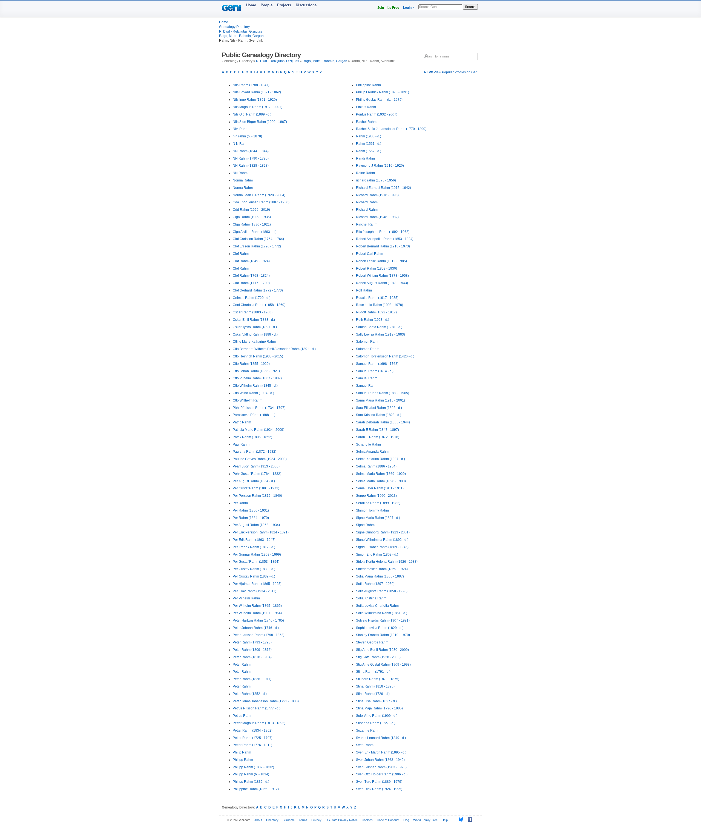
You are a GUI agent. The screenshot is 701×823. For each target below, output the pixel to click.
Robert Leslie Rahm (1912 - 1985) (381, 261)
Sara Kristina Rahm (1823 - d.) (378, 415)
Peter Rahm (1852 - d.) (250, 694)
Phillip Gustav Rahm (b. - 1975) (379, 100)
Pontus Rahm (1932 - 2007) (376, 114)
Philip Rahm (242, 752)
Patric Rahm (242, 422)
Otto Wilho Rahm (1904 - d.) (253, 393)
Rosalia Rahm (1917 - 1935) (377, 298)
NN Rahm (240, 173)
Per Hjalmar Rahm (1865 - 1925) (257, 584)
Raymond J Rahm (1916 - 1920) (380, 166)
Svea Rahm (365, 745)
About (258, 820)
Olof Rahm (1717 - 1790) (251, 283)
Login (407, 8)
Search (470, 7)
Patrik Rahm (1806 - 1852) (252, 437)
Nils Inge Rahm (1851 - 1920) (255, 100)
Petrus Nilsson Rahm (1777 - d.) (256, 708)
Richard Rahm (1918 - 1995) (377, 195)
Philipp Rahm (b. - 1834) (251, 774)
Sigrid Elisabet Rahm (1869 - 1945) (382, 547)
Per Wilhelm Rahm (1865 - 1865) (257, 606)
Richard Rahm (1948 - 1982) (377, 217)
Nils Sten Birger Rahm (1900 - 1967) (260, 122)
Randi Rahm (365, 158)
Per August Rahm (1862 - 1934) (256, 525)
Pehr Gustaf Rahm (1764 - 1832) (257, 474)
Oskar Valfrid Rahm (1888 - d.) (255, 334)
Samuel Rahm (366, 378)
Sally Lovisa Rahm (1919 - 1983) (380, 334)
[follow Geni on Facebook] (468, 819)
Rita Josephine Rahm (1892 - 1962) (382, 232)
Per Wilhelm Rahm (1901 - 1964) (257, 613)
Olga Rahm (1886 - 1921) (252, 224)
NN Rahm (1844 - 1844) (251, 151)
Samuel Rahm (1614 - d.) (374, 371)
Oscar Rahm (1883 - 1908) (252, 312)
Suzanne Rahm (367, 730)
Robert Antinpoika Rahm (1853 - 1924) (384, 239)
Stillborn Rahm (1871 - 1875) (377, 679)
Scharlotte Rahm (368, 444)
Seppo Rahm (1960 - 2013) (376, 496)
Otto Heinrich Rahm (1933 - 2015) (258, 356)
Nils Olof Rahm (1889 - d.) (252, 114)
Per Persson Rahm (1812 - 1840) (257, 496)
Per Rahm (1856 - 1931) (251, 510)
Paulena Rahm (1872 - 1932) (254, 452)
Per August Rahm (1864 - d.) (254, 481)
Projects (284, 5)
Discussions (306, 5)
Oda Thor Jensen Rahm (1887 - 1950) (261, 202)
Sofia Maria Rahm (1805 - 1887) (380, 576)
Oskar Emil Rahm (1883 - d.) (254, 320)
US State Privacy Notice (342, 820)
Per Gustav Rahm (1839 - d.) (254, 569)
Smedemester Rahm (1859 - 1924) (382, 569)
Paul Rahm (241, 444)
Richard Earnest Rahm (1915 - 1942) (383, 188)
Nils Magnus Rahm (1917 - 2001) (257, 107)
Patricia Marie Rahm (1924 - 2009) (258, 430)
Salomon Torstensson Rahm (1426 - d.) (385, 356)
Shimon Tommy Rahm (372, 510)
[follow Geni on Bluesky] (459, 819)
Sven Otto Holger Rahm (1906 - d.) (381, 774)
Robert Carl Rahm (369, 254)
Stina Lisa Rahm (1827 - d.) (376, 701)
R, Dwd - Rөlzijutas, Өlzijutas (240, 31)
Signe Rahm (365, 525)
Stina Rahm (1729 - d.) (373, 694)
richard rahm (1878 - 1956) (376, 180)
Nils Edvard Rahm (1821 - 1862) (257, 92)
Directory (272, 820)
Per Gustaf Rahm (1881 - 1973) (256, 488)
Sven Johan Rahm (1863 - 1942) (380, 760)
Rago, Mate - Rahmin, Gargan (241, 36)
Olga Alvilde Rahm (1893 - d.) (255, 232)
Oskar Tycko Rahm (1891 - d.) (255, 327)
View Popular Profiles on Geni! (451, 72)
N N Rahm (240, 144)
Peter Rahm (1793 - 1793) (252, 642)
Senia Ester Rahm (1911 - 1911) (380, 488)
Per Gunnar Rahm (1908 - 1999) (257, 554)
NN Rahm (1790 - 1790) (251, 158)
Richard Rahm (367, 202)
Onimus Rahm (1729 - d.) (251, 298)
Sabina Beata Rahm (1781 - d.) (379, 327)
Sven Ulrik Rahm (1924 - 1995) (379, 789)
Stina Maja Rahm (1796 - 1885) (379, 708)
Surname (289, 820)
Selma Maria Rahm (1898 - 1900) (381, 481)
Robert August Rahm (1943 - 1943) (382, 283)
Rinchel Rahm (366, 224)
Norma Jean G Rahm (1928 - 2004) (259, 195)
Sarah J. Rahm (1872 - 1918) (377, 437)
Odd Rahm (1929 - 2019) (251, 210)
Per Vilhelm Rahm (246, 598)
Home (251, 5)
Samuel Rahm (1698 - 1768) (377, 364)
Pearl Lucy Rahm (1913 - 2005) (256, 466)
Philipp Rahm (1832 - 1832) (253, 767)
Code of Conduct (388, 820)
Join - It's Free (388, 8)
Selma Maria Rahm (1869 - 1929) (381, 474)
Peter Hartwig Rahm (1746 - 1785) (258, 620)
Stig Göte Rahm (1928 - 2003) (378, 657)
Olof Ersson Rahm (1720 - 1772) (257, 246)
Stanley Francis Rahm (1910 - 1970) (383, 635)
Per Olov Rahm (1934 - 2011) (254, 591)
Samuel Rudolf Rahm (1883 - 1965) (382, 393)
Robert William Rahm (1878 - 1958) (382, 276)
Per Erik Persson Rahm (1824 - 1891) (261, 532)
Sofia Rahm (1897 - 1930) (375, 584)
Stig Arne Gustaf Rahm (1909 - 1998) (383, 664)
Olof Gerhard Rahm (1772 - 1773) (258, 290)
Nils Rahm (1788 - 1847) (251, 85)
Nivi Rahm (240, 129)
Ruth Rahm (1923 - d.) (372, 320)
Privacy (316, 820)
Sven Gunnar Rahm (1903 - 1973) (381, 767)
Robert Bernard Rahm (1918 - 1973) (383, 246)
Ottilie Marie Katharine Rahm (254, 341)
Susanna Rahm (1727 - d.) (375, 723)
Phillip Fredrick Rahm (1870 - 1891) (382, 92)
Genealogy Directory (234, 27)
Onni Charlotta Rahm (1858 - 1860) (259, 305)
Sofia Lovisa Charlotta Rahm (377, 606)
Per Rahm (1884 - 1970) (251, 518)
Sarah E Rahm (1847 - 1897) (377, 430)
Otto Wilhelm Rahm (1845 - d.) (255, 386)
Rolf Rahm (364, 290)
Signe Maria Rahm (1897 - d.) (378, 518)
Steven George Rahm (372, 642)
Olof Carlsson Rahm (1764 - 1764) (258, 239)
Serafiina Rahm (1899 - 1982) (378, 503)
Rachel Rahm (366, 122)
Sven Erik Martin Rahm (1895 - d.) (381, 752)
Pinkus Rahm (366, 107)
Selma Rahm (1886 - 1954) (376, 466)
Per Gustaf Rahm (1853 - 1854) (256, 562)
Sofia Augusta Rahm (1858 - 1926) (381, 591)
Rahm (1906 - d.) (368, 136)
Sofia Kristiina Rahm (371, 598)
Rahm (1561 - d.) (368, 144)
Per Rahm (240, 503)
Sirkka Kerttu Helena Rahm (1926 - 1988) (387, 562)
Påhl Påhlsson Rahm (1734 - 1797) (259, 408)
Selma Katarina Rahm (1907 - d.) (380, 459)
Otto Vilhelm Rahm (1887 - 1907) (257, 378)
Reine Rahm (365, 173)
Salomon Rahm (367, 341)
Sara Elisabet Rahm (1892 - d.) (379, 408)
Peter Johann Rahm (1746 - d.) (256, 628)
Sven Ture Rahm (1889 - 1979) (379, 782)
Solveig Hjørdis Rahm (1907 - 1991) (383, 620)
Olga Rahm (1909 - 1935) (252, 217)
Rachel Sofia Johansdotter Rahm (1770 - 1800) (391, 129)
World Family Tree (425, 820)
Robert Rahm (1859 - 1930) (376, 268)
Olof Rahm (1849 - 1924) (251, 261)
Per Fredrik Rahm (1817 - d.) (254, 547)
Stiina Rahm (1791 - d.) (373, 672)
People (266, 5)
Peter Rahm (242, 664)
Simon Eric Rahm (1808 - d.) (377, 554)
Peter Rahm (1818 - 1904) (252, 657)
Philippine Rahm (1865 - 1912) (256, 789)
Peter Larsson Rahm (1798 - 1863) (259, 635)
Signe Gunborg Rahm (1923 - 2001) (383, 532)
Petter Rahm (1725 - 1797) (252, 738)
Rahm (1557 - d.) (368, 151)
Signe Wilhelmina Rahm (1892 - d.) (382, 540)
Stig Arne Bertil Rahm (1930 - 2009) (382, 650)
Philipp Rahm (243, 760)
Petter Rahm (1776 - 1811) (252, 745)
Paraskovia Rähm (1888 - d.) (254, 415)
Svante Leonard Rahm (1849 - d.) (381, 738)
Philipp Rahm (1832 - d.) (251, 782)
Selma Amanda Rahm (372, 452)
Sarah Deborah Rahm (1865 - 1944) (383, 422)
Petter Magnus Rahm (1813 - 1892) (259, 723)
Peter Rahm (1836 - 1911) (252, 679)
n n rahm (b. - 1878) (247, 136)
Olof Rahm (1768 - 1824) (251, 276)
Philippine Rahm (368, 85)
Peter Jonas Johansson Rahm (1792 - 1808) (266, 701)
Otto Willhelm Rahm (247, 400)
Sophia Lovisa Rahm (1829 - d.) (379, 628)
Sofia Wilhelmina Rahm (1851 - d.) (381, 613)
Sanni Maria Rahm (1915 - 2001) (380, 400)
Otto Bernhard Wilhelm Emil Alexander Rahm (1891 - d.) (274, 349)
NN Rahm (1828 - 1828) (251, 166)
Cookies (367, 820)
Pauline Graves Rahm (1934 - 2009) (260, 459)
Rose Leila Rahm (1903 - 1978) (379, 305)
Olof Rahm (241, 254)
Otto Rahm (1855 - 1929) (251, 364)
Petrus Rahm (242, 716)
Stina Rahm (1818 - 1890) (375, 686)
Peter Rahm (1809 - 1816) (252, 650)
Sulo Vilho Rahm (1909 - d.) (376, 716)
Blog (406, 820)
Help (445, 820)
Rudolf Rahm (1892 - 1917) (376, 312)
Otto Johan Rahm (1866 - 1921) (256, 371)
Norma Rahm (243, 180)
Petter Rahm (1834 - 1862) (252, 730)
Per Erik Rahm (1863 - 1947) (254, 540)
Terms (303, 820)
